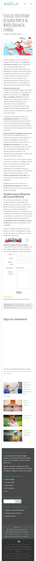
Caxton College (9, 479)
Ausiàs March (9, 485)
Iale (6, 491)
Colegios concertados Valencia (12, 34)
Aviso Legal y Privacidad (13, 534)
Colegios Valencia (10, 516)
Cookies (26, 534)
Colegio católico (19, 305)
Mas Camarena (9, 488)
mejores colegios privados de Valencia (17, 547)
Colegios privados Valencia (13, 513)
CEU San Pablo (9, 482)
